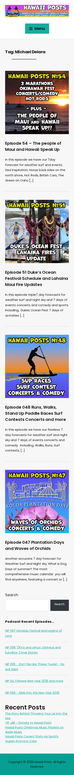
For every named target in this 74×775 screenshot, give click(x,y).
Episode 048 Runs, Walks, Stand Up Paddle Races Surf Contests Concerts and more (35, 413)
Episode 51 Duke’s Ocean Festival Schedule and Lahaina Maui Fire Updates (36, 278)
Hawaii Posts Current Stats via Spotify (32, 736)
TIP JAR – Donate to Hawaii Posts (28, 723)
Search (11, 594)
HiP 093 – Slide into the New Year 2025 (32, 693)
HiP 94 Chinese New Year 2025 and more (34, 681)
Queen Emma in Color (21, 741)
